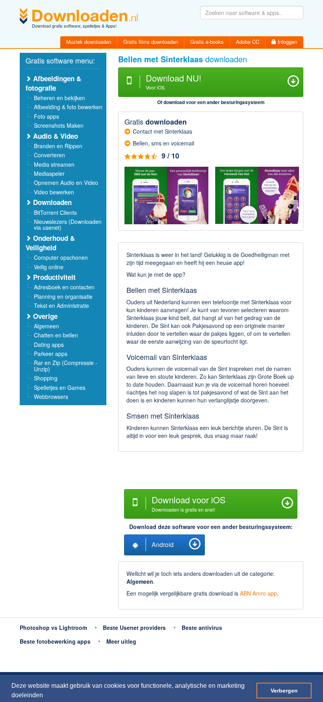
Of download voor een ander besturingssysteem (211, 102)
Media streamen (54, 164)
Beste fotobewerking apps (55, 641)
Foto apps (46, 116)
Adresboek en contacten (64, 287)
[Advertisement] (210, 471)
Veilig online (48, 267)
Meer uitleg (121, 641)
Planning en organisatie (63, 296)
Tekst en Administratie (61, 305)
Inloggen (286, 41)
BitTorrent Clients (55, 212)
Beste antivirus (202, 627)
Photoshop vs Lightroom (53, 627)
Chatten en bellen (56, 335)
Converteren (49, 155)
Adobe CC (247, 41)
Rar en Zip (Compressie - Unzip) (65, 365)
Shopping (46, 378)
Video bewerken (54, 192)
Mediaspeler (49, 173)
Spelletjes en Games (59, 387)
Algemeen (46, 326)
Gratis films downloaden (150, 41)
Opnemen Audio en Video (66, 182)
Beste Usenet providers (134, 627)
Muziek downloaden (88, 41)
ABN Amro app (258, 593)
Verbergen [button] (284, 690)
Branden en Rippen (58, 146)
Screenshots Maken (59, 125)
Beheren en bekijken (59, 98)
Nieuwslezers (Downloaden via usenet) (68, 224)
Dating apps (49, 344)
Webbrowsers (51, 396)
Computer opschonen (61, 257)
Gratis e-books (207, 41)
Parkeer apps (50, 354)
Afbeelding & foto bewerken (68, 107)
